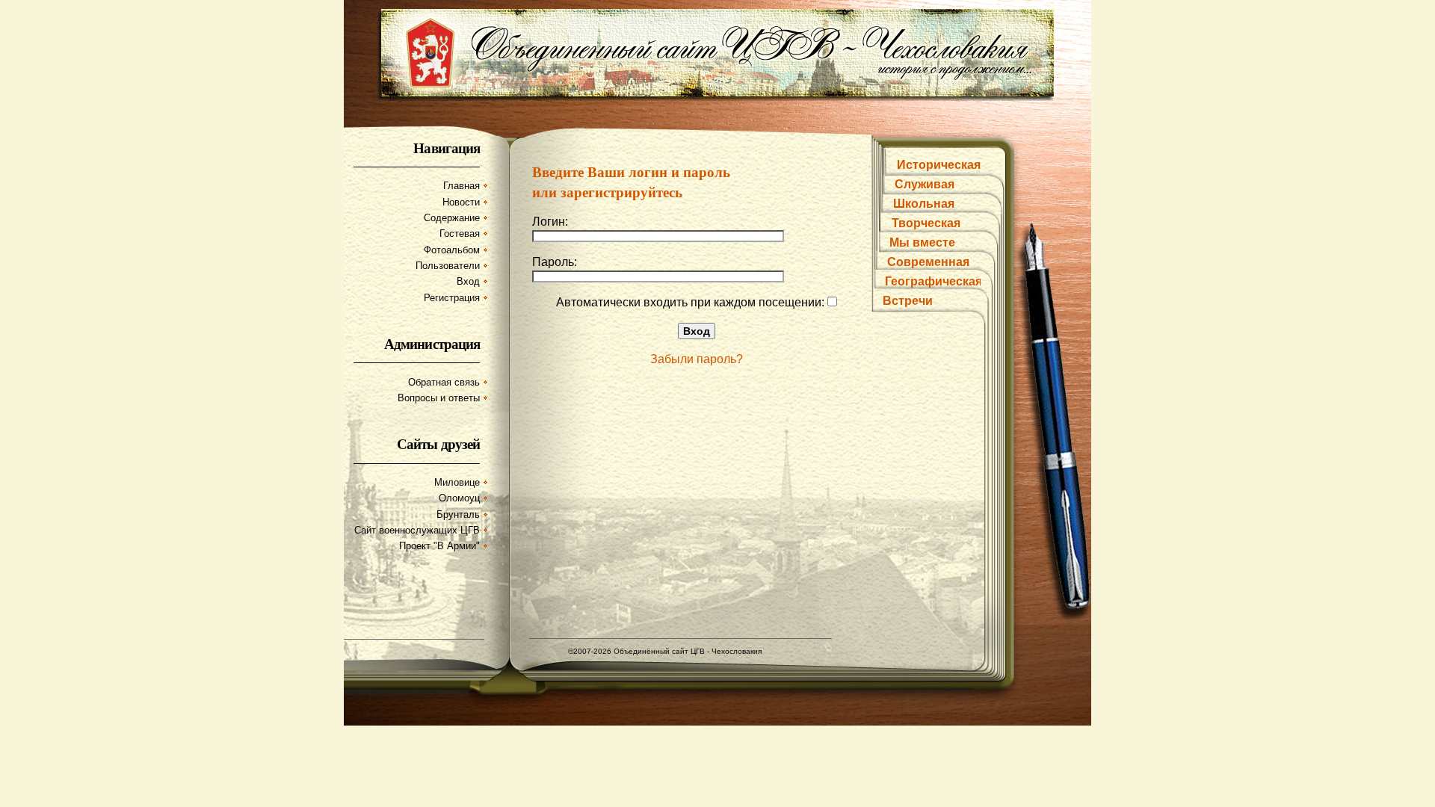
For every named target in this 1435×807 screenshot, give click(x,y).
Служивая (924, 184)
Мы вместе (922, 242)
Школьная (923, 203)
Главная (461, 185)
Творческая (926, 223)
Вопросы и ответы (439, 398)
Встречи (908, 300)
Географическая (933, 281)
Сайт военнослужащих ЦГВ (417, 530)
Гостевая (459, 233)
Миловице (457, 482)
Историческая (939, 164)
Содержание (452, 217)
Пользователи (448, 265)
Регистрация (452, 297)
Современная (928, 262)
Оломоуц (459, 498)
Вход (468, 281)
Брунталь (458, 514)
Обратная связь (444, 382)
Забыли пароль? (696, 359)
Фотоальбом (452, 250)
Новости (461, 202)
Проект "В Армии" (439, 545)
